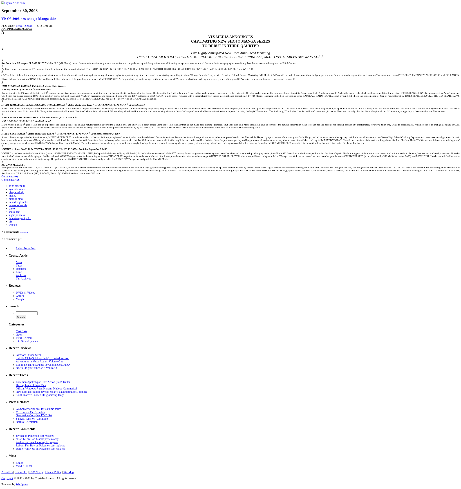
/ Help (36, 472)
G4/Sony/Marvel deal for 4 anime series (38, 408)
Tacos (19, 265)
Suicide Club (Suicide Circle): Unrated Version (42, 358)
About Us (7, 472)
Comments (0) (9, 176)
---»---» (24, 232)
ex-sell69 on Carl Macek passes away (37, 438)
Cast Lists (21, 331)
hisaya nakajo (16, 192)
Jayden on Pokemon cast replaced (35, 435)
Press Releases (24, 337)
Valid (24, 466)
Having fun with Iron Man (31, 385)
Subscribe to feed (25, 248)
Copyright (7, 478)
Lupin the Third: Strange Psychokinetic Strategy (43, 364)
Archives (21, 275)
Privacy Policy (53, 472)
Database (21, 268)
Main (19, 262)
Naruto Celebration (27, 421)
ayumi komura (17, 189)
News (19, 334)
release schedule (18, 205)
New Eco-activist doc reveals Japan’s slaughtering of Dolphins (51, 391)
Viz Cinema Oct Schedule (30, 412)
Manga (20, 299)
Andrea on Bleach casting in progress (37, 442)
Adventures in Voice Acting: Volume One (39, 361)
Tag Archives (23, 278)
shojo (12, 208)
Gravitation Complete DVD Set (34, 415)
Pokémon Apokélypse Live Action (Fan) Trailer (43, 382)
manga (12, 195)
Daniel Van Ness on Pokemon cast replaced (40, 448)
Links (19, 272)
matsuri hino (16, 198)
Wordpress (22, 484)
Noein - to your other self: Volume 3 (36, 367)
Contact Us (21, 472)
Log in (19, 462)
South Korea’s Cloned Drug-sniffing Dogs (40, 395)
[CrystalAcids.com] (13, 3)
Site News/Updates (27, 341)
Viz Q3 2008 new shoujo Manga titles (28, 19)
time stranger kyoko (20, 218)
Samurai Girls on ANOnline (32, 418)
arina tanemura (17, 185)
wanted (13, 224)
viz (10, 221)
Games (20, 295)
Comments (10, 179)
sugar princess (17, 215)
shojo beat (14, 211)
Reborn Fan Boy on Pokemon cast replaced (40, 445)
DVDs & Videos (25, 292)
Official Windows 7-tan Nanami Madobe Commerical (46, 388)
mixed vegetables (18, 202)
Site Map (68, 472)
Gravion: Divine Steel (28, 354)
